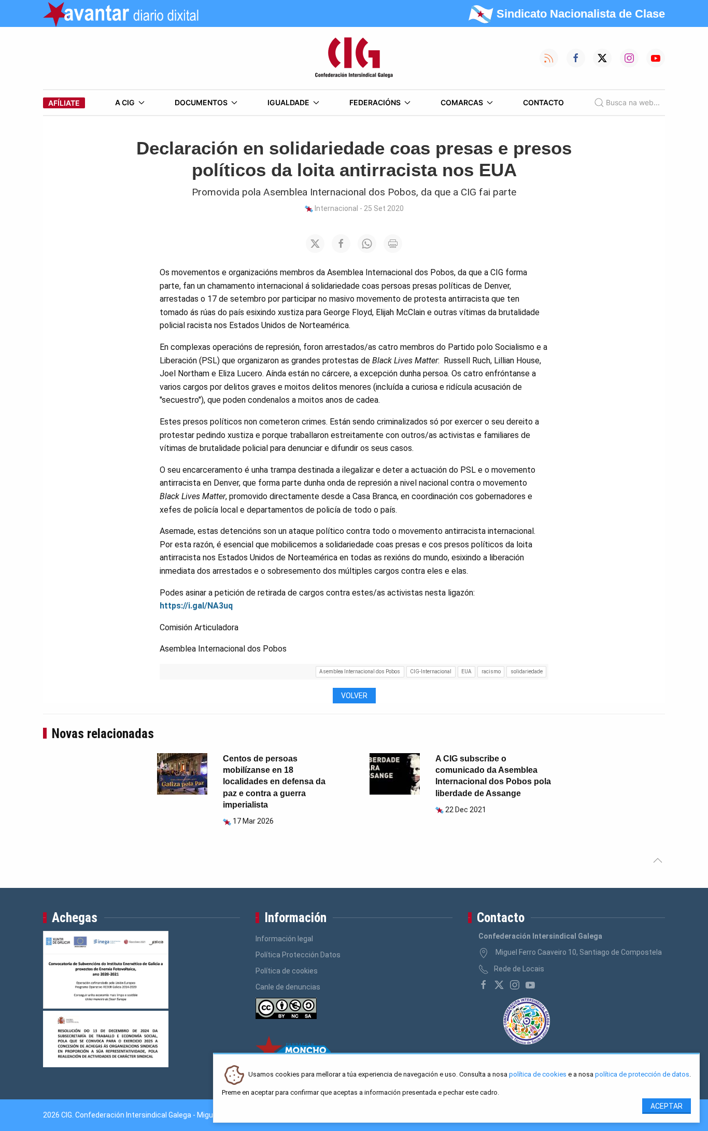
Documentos (201, 102)
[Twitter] (499, 985)
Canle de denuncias (288, 987)
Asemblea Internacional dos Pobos (359, 671)
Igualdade (288, 102)
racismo (491, 671)
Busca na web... (633, 102)
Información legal (284, 939)
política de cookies (538, 1075)
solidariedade (527, 671)
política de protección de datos (642, 1075)
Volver (354, 695)
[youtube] (530, 985)
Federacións (375, 102)
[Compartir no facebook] (341, 243)
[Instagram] (514, 985)
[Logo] (354, 58)
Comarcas (462, 102)
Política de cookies (287, 971)
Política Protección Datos (298, 955)
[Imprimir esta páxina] (393, 243)
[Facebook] (483, 985)
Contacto (543, 102)
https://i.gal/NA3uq (196, 606)
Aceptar (666, 1106)
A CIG (125, 102)
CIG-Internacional (430, 671)
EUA (466, 671)
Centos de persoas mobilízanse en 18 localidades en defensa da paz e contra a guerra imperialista (274, 782)
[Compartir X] (315, 243)
